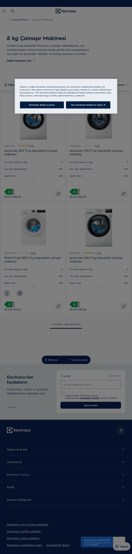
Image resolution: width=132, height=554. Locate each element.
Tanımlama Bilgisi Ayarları (42, 105)
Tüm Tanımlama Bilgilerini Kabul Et (88, 105)
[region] (66, 96)
